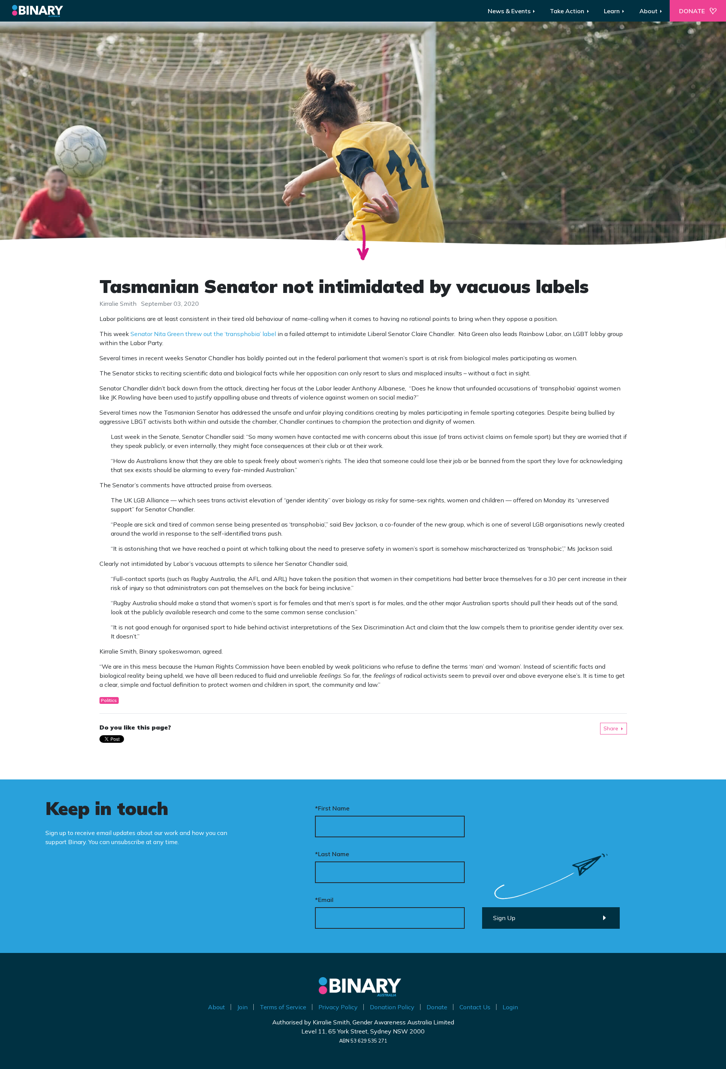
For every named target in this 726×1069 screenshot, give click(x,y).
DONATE (692, 11)
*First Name (332, 808)
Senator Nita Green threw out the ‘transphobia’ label (203, 334)
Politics (109, 700)
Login (510, 1007)
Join (242, 1007)
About (216, 1007)
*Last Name (332, 854)
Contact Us (474, 1007)
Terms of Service (283, 1007)
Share (610, 728)
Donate (437, 1007)
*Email (324, 899)
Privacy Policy (338, 1007)
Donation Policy (392, 1007)
